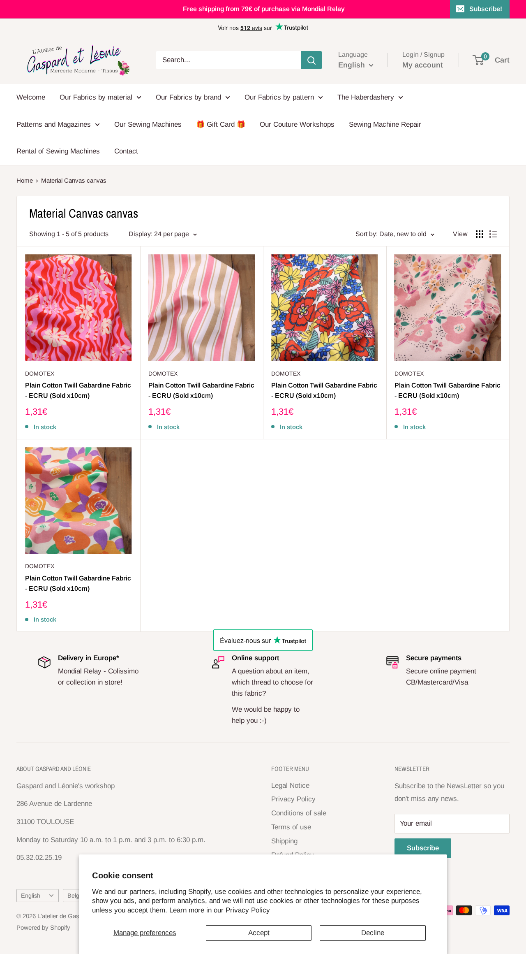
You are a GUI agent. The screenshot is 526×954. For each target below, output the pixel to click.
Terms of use (291, 827)
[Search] (311, 60)
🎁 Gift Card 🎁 (220, 124)
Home (24, 180)
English (30, 895)
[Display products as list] (493, 234)
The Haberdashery (365, 97)
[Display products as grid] (479, 234)
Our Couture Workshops (297, 124)
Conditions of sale (298, 813)
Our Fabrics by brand (188, 97)
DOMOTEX (39, 373)
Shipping (284, 841)
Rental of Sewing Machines (58, 151)
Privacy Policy (248, 910)
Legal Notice (290, 785)
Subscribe (423, 848)
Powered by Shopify (43, 927)
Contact (126, 151)
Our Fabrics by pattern (279, 97)
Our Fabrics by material (96, 97)
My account (422, 65)
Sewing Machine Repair (385, 124)
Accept (259, 933)
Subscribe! (485, 8)
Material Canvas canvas (73, 180)
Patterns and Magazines (53, 124)
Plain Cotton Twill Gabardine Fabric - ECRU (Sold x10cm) (78, 390)
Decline (372, 933)
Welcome (30, 97)
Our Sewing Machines (148, 124)
